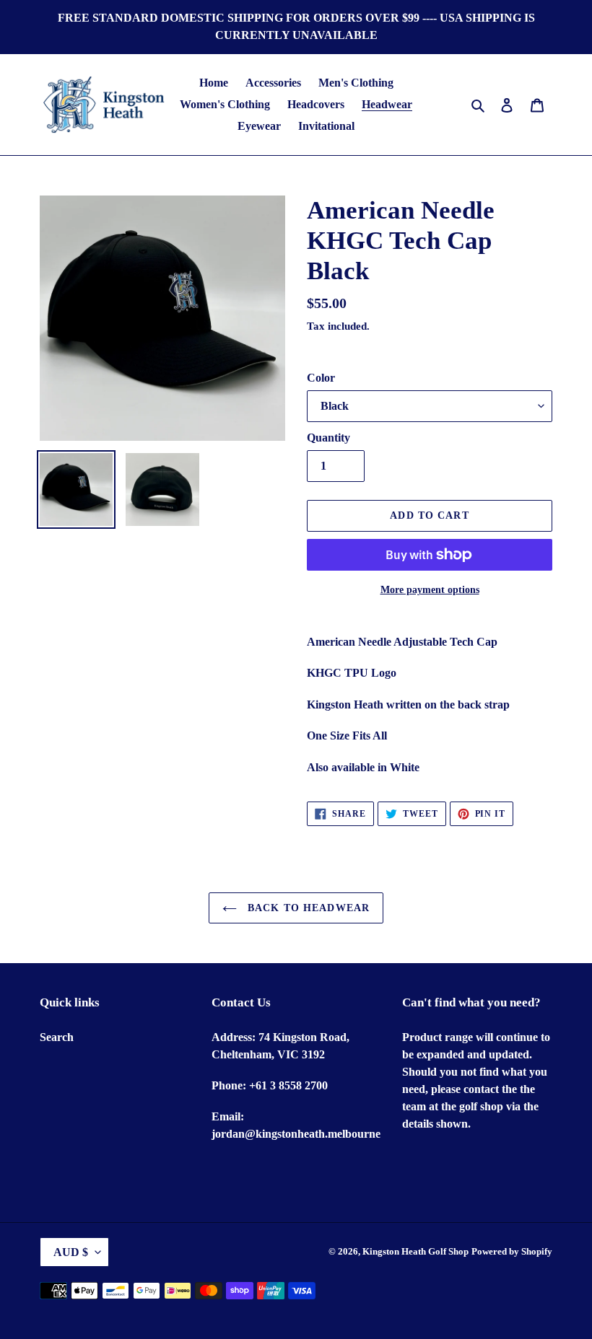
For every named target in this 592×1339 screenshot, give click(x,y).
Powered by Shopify (511, 1251)
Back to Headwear (307, 908)
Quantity (328, 437)
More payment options (429, 589)
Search (57, 1037)
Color (321, 378)
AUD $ (70, 1252)
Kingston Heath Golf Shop (415, 1251)
